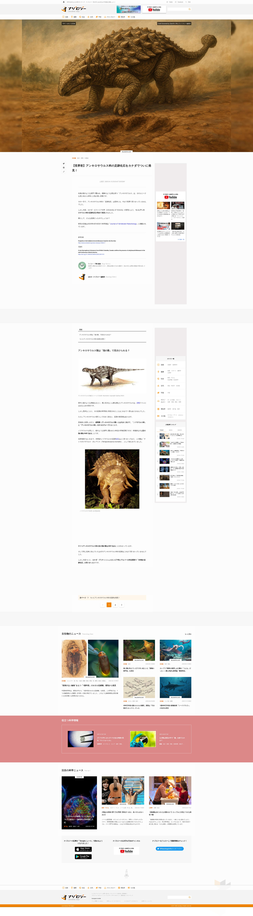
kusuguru (94, 898)
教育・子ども (171, 377)
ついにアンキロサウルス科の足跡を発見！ (92, 339)
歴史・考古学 (171, 385)
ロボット (178, 400)
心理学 (169, 372)
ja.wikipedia (96, 511)
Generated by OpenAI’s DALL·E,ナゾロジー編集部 (176, 23)
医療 (169, 370)
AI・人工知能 (171, 400)
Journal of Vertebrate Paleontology (123, 224)
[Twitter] (64, 163)
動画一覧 (182, 239)
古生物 (178, 385)
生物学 (169, 364)
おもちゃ (180, 415)
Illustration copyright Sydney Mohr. (113, 395)
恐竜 (138, 403)
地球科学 (175, 364)
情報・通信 (174, 402)
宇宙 (169, 392)
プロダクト (171, 417)
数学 (178, 409)
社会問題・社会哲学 (173, 380)
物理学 (169, 409)
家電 (180, 402)
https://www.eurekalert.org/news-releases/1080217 (91, 243)
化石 (117, 439)
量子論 (174, 409)
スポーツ (173, 370)
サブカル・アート (172, 415)
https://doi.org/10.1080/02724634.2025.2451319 (91, 254)
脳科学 (179, 370)
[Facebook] (64, 168)
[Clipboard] (64, 172)
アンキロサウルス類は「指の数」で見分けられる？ (95, 335)
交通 (169, 402)
